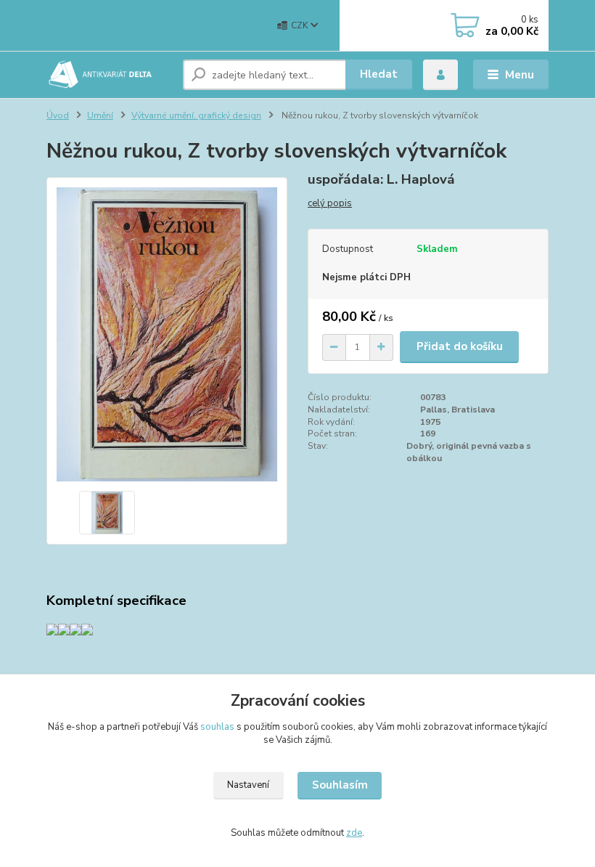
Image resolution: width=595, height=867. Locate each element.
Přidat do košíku (459, 346)
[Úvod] (109, 74)
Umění (100, 115)
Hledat (379, 74)
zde (354, 832)
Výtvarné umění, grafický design (196, 115)
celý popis (330, 203)
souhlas (217, 726)
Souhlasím (340, 785)
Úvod (57, 115)
